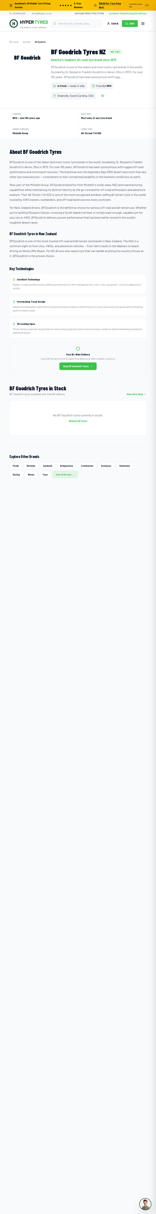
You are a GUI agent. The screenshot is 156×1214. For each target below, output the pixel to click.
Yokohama (124, 465)
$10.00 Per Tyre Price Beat (110, 5)
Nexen (31, 474)
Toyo (45, 474)
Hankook (47, 465)
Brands (27, 41)
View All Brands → (65, 474)
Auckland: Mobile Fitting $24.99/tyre (127, 13)
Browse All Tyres (78, 420)
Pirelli (16, 465)
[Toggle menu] (142, 23)
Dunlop (16, 474)
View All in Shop (135, 394)
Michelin (31, 465)
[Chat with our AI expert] (145, 1204)
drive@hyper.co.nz (41, 13)
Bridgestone (66, 465)
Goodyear (106, 465)
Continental (87, 465)
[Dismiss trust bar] (147, 5)
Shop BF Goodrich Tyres (76, 366)
